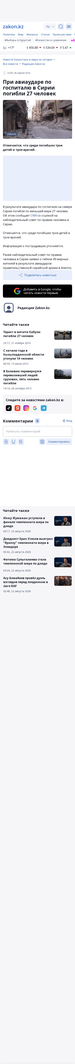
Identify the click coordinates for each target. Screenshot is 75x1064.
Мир (20, 34)
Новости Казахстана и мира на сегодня (27, 59)
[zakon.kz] (13, 26)
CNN (34, 215)
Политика (9, 34)
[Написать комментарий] (37, 431)
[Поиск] (61, 26)
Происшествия (62, 34)
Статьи (45, 34)
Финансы (32, 34)
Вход (69, 420)
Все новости (10, 64)
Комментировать (59, 441)
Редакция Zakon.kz (33, 64)
